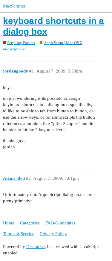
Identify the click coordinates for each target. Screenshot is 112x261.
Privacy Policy (53, 233)
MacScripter (14, 6)
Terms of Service (18, 233)
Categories (30, 223)
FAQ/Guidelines (60, 223)
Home (8, 223)
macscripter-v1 (15, 49)
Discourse (35, 246)
